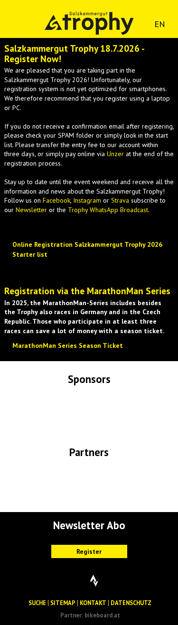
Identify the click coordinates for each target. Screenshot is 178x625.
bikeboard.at (102, 615)
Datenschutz (131, 602)
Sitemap (62, 602)
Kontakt (93, 602)
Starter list (29, 254)
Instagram (87, 200)
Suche (37, 602)
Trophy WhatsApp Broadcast (108, 209)
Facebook (56, 200)
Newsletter (31, 209)
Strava (120, 200)
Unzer (115, 153)
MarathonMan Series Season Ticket (67, 345)
